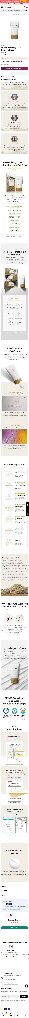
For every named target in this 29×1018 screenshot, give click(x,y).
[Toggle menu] (2, 7)
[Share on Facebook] (7, 915)
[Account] (24, 7)
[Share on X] (11, 915)
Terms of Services (19, 1000)
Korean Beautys (8, 7)
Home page (8, 14)
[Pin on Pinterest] (15, 915)
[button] (26, 985)
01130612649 (12, 979)
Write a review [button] (14, 927)
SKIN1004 (7, 52)
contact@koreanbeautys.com (11, 983)
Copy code (23, 1)
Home (2, 14)
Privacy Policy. (4, 1001)
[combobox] (14, 10)
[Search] (26, 10)
